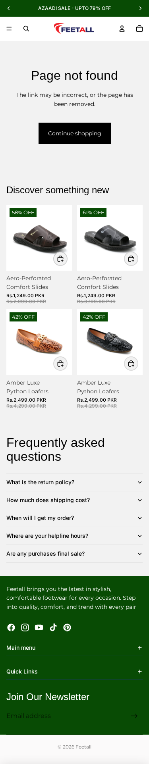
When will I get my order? (40, 517)
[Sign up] (134, 716)
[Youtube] (39, 627)
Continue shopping (74, 133)
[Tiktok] (53, 627)
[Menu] (9, 28)
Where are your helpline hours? (47, 535)
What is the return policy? (40, 482)
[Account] (122, 28)
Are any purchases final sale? (45, 553)
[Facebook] (11, 627)
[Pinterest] (67, 627)
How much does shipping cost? (48, 500)
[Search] (26, 28)
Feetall (83, 747)
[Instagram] (25, 627)
